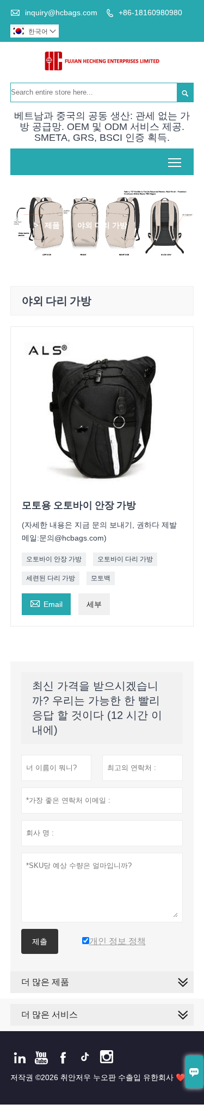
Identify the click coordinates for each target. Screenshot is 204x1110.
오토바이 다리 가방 (125, 559)
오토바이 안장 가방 (54, 559)
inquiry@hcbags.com (61, 12)
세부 (94, 604)
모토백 (100, 578)
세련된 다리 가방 (50, 578)
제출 (39, 941)
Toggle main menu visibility (175, 162)
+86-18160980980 (150, 12)
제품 (52, 225)
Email (46, 603)
